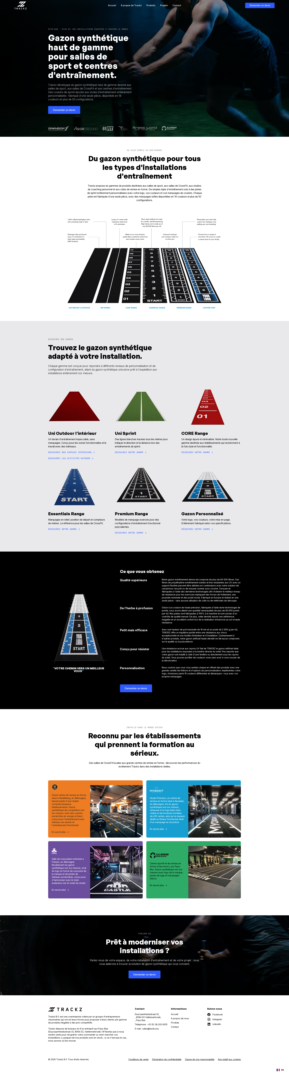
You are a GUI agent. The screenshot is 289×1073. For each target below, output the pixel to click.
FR (282, 1069)
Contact (176, 5)
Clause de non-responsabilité (199, 1059)
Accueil (112, 5)
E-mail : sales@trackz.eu (147, 1028)
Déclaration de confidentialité (166, 1059)
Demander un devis (260, 5)
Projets (164, 5)
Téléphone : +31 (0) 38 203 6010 (151, 1024)
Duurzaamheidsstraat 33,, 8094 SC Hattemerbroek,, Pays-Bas (148, 1017)
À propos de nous (180, 1018)
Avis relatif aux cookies (229, 1059)
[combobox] (280, 1070)
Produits (150, 5)
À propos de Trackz (131, 5)
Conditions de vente (138, 1059)
